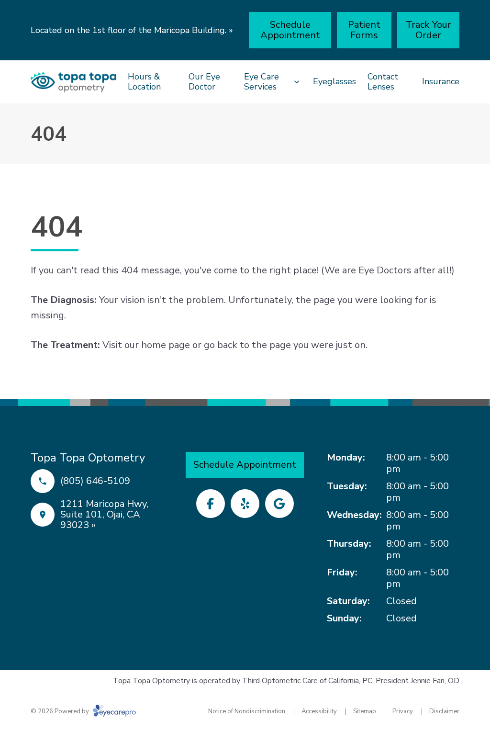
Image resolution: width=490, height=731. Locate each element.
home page (165, 344)
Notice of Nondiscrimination (246, 711)
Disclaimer (444, 711)
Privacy (402, 711)
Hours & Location (144, 82)
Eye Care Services (261, 82)
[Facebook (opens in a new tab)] (210, 503)
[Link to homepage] (73, 82)
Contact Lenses (383, 82)
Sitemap (364, 711)
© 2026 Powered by (60, 711)
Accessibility (319, 711)
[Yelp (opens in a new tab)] (245, 503)
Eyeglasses (334, 81)
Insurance (440, 81)
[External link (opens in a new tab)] (279, 503)
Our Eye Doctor (204, 82)
